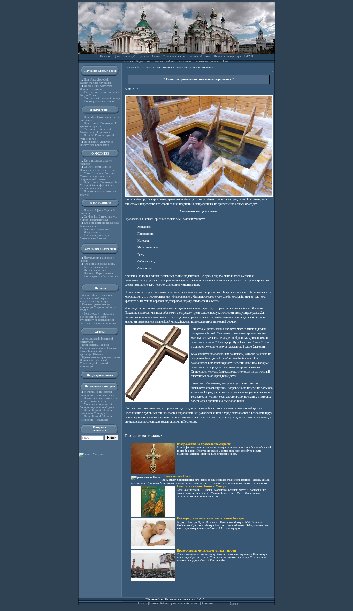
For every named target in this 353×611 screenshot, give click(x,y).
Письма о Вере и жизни (98, 273)
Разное (234, 603)
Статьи (128, 61)
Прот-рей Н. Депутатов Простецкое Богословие (96, 143)
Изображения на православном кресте (204, 444)
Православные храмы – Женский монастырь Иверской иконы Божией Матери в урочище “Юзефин (98, 349)
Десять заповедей (124, 56)
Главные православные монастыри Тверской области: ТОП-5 (98, 307)
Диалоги (144, 56)
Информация (92, 232)
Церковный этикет (199, 56)
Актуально (192, 603)
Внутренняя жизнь (95, 266)
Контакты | (207, 603)
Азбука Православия (178, 61)
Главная (129, 66)
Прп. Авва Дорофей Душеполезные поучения (95, 81)
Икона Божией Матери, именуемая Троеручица (96, 412)
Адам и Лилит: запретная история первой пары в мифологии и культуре (96, 298)
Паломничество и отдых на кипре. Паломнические (99, 399)
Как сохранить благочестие (101, 276)
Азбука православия (172, 603)
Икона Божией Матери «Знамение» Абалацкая (96, 418)
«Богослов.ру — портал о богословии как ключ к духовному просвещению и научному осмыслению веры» (98, 318)
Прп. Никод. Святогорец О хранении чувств (98, 125)
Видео (140, 61)
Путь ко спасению (95, 269)
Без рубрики (144, 66)
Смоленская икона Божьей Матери (201, 486)
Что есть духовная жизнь (99, 263)
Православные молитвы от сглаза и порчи (206, 550)
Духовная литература (227, 56)
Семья (156, 56)
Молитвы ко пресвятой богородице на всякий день (97, 393)
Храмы (100, 331)
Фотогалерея (155, 61)
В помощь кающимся (97, 228)
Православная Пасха (176, 476)
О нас (225, 61)
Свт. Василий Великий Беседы (102, 98)
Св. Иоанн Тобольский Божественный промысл (96, 131)
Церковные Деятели (206, 61)
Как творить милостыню (99, 101)
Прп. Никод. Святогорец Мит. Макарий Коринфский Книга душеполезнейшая (100, 185)
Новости (105, 56)
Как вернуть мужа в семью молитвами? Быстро (210, 518)
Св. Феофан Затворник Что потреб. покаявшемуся (98, 218)
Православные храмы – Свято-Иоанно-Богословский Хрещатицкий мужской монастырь (100, 362)
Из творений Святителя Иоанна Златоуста (96, 87)
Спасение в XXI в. (174, 56)
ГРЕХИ (248, 56)
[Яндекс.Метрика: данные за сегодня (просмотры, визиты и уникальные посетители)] (91, 455)
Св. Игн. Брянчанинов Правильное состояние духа (97, 168)
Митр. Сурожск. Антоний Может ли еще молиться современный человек (98, 176)
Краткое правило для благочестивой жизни (94, 237)
